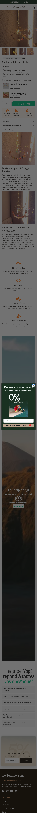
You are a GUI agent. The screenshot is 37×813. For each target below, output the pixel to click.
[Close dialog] (33, 385)
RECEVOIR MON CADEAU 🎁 (18, 425)
